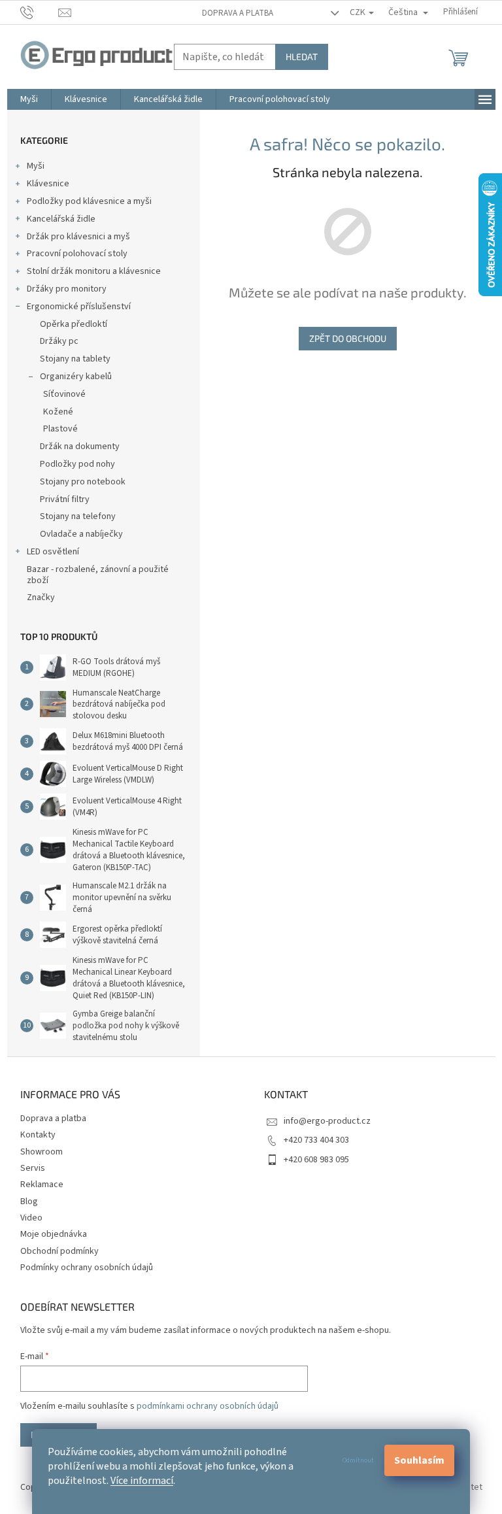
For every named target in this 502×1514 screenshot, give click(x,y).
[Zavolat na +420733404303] (39, 12)
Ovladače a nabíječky (81, 534)
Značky (41, 597)
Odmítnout (358, 1460)
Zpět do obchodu (347, 338)
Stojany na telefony (78, 516)
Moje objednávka (53, 1234)
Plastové (60, 428)
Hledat (302, 56)
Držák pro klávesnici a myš (78, 236)
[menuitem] (29, 99)
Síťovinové (64, 394)
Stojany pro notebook (83, 481)
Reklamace (41, 1184)
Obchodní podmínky (59, 1251)
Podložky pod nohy (77, 464)
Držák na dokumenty (80, 446)
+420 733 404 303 (316, 1140)
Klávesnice (48, 183)
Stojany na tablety (75, 358)
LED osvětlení (53, 551)
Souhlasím (419, 1460)
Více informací (141, 1480)
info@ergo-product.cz (327, 1121)
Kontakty (38, 1134)
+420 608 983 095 (316, 1159)
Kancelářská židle (61, 219)
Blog (29, 1201)
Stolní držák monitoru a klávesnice (94, 271)
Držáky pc (59, 341)
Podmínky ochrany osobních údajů (86, 1267)
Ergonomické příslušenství (79, 306)
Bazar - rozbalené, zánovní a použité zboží (98, 575)
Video (31, 1217)
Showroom (41, 1151)
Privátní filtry (65, 499)
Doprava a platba (237, 13)
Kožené (58, 411)
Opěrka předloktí (73, 324)
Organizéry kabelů (76, 376)
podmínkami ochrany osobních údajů (207, 1406)
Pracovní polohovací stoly (77, 253)
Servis (32, 1168)
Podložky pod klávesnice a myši (89, 201)
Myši (35, 166)
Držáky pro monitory (67, 288)
